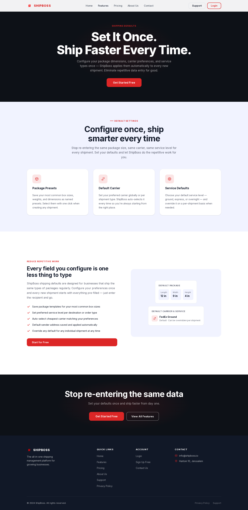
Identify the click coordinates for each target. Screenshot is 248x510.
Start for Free (40, 342)
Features (103, 5)
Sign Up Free (143, 462)
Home (89, 5)
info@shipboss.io (188, 455)
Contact (149, 5)
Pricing (118, 5)
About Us (133, 5)
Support (197, 5)
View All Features (142, 416)
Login (214, 5)
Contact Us (142, 468)
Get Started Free (124, 82)
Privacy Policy (105, 486)
